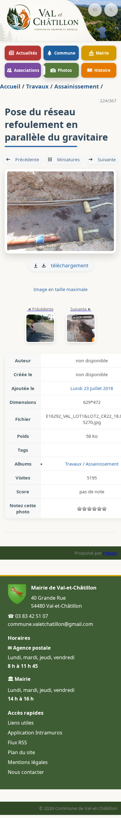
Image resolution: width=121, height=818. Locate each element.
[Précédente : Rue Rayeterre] (40, 325)
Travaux (37, 86)
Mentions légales (28, 762)
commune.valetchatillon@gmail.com (50, 624)
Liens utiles (21, 722)
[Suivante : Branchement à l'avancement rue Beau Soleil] (60, 211)
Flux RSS (17, 742)
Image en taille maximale (60, 289)
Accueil (10, 86)
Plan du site (21, 752)
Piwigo (110, 553)
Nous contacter (26, 772)
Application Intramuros (35, 732)
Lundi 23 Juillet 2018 (91, 388)
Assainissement (76, 86)
